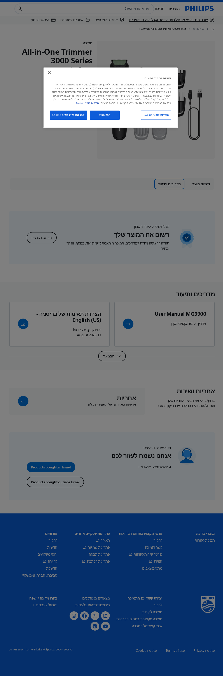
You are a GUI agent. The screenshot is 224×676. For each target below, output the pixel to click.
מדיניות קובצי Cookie (87, 103)
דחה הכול (104, 115)
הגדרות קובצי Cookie (156, 115)
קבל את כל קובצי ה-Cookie (68, 115)
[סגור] (49, 73)
